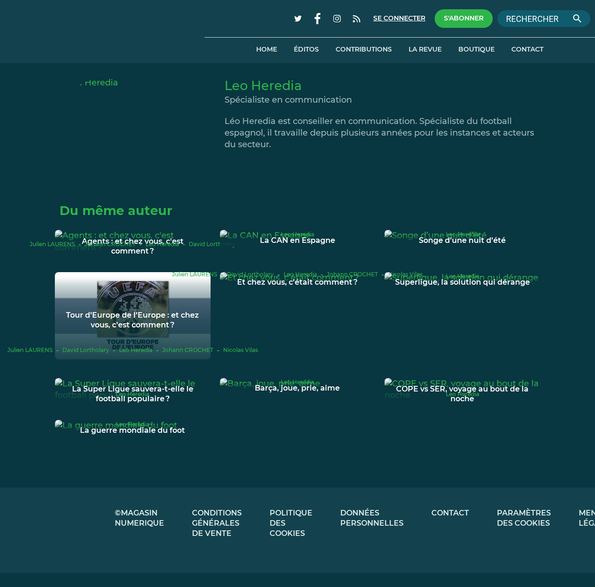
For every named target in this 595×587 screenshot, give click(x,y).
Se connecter (399, 18)
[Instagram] (337, 18)
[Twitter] (298, 18)
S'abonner (463, 18)
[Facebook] (317, 18)
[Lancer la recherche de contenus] (577, 19)
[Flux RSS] (356, 18)
